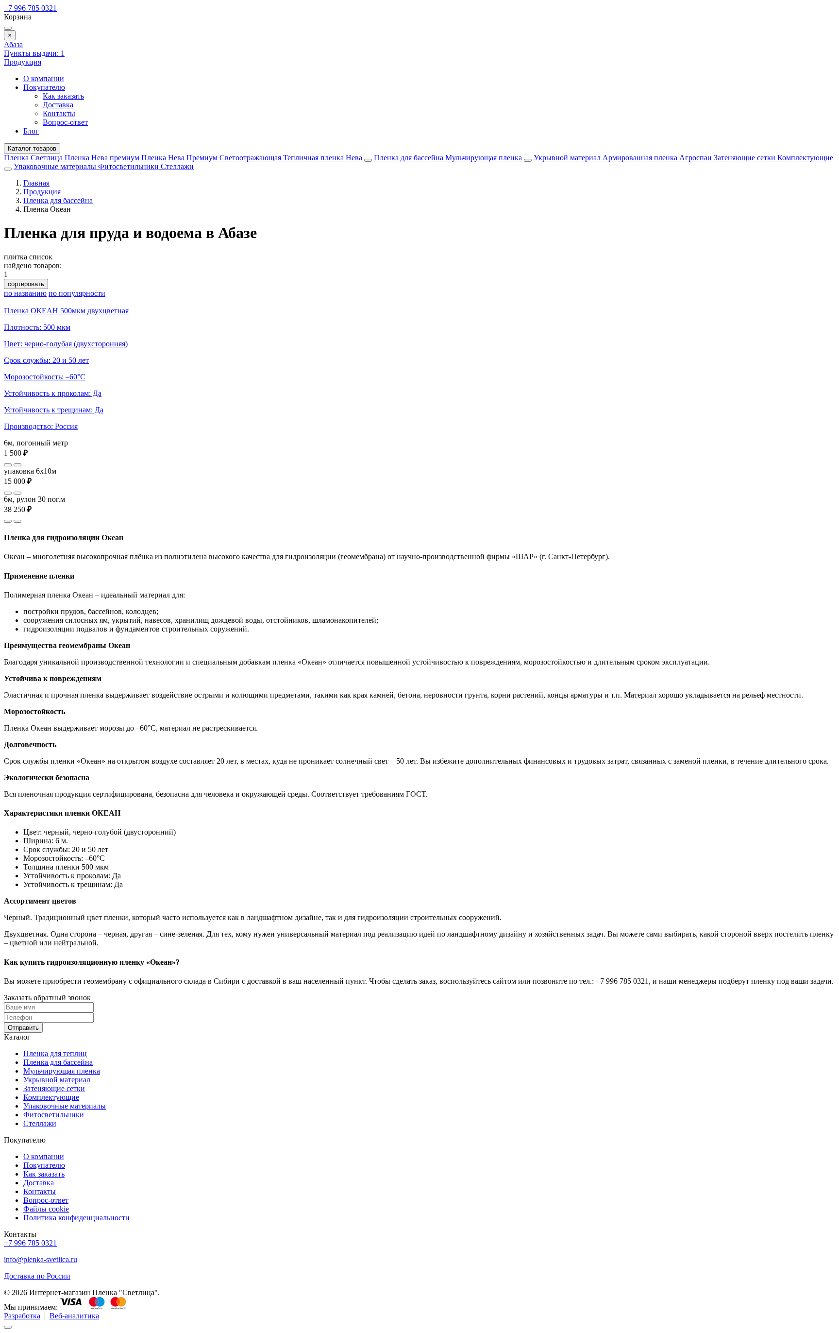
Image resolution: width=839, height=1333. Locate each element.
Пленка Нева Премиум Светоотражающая (212, 158)
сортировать (26, 284)
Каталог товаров (32, 148)
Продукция (22, 62)
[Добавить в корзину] (17, 464)
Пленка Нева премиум (103, 158)
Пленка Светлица (34, 158)
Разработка (22, 1316)
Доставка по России (37, 1276)
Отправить (23, 1027)
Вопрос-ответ (65, 122)
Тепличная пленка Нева (323, 158)
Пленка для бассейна (408, 158)
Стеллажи (177, 166)
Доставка (58, 105)
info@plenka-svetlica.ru (40, 1259)
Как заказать (63, 96)
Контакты (59, 113)
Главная (36, 183)
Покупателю (44, 87)
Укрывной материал (568, 158)
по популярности (77, 293)
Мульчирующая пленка (484, 158)
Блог (31, 131)
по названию (25, 293)
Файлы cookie (46, 1209)
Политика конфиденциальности (76, 1217)
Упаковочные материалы (55, 166)
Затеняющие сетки (745, 158)
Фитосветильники (129, 166)
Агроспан (696, 158)
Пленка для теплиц (55, 1053)
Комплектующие (805, 158)
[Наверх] (8, 1327)
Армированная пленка (641, 158)
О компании (43, 78)
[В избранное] (8, 464)
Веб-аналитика (74, 1316)
